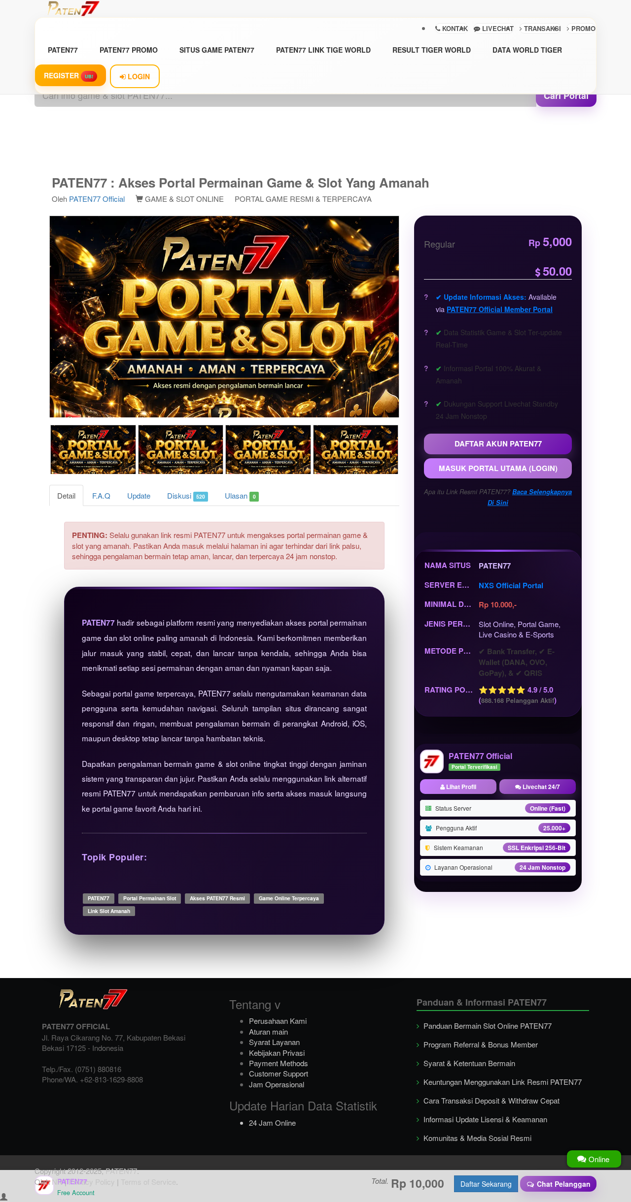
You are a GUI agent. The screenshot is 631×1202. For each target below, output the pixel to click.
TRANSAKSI (541, 28)
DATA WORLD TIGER (527, 50)
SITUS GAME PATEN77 (216, 50)
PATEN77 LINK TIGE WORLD (323, 50)
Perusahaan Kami (278, 1020)
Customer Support (278, 1073)
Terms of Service (148, 1181)
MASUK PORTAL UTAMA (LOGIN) (498, 468)
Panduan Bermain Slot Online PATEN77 (486, 1025)
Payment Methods (278, 1063)
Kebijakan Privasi (277, 1052)
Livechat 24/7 (540, 786)
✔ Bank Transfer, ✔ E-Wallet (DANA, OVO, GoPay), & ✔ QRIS (517, 662)
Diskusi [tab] (186, 495)
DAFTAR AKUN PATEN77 (498, 443)
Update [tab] (138, 495)
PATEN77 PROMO (129, 50)
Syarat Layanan (274, 1042)
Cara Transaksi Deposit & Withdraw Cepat (490, 1100)
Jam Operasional (276, 1084)
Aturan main (268, 1031)
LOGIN (138, 76)
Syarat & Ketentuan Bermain (468, 1063)
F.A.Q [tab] (101, 495)
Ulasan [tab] (240, 495)
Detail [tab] (66, 495)
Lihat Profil (460, 786)
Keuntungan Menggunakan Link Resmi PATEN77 (501, 1081)
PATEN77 (63, 50)
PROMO (582, 28)
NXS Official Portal (511, 585)
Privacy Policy (92, 1181)
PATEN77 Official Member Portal (500, 309)
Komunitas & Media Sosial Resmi (476, 1138)
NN (57, 1181)
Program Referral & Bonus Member (479, 1044)
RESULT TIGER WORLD (431, 50)
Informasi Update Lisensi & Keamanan (484, 1119)
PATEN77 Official (97, 198)
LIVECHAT (497, 28)
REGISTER (68, 75)
